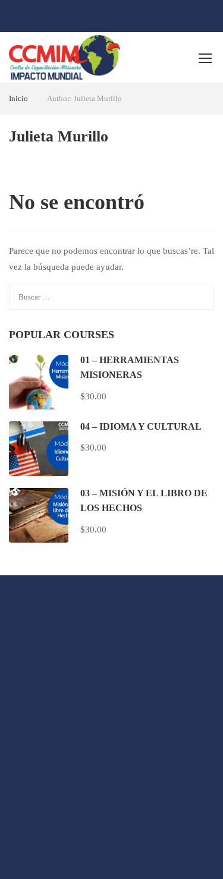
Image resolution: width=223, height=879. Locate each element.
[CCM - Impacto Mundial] (64, 57)
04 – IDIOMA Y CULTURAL (141, 426)
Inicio (18, 98)
